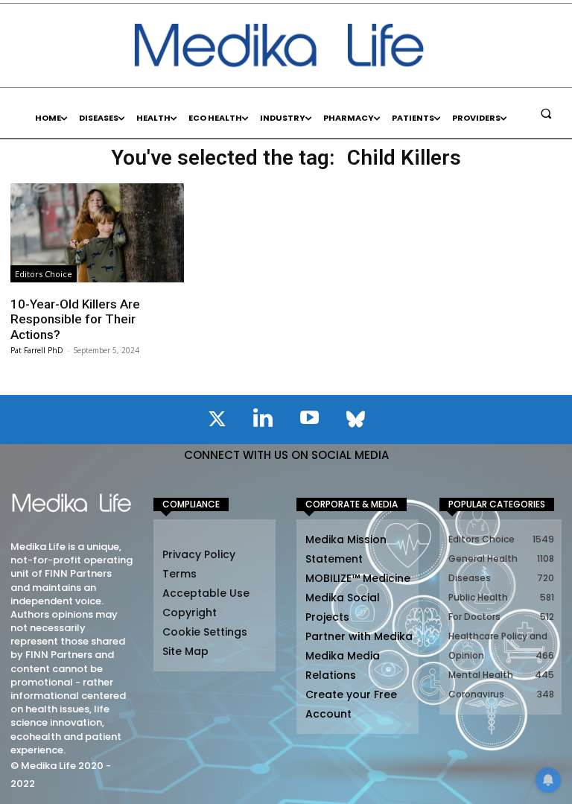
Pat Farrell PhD (36, 350)
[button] (546, 113)
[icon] (216, 422)
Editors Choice (43, 273)
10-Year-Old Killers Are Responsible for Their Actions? (75, 319)
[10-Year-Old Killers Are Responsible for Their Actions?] (96, 232)
